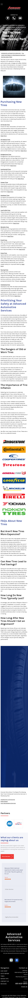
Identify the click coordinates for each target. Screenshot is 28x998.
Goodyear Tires (5, 195)
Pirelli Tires (4, 240)
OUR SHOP (4, 971)
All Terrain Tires (5, 124)
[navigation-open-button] (2, 4)
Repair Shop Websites (19, 995)
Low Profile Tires (5, 210)
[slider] (8, 879)
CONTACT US (5, 981)
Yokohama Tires (5, 285)
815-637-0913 (11, 944)
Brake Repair (4, 801)
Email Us (24, 986)
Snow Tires (4, 253)
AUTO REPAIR (5, 973)
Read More (4, 136)
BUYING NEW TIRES (15, 29)
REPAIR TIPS (4, 979)
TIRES (2, 976)
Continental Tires (6, 169)
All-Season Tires (5, 139)
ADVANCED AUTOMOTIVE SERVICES (13, 25)
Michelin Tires (5, 227)
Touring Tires (4, 270)
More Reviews (6, 856)
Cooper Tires (4, 182)
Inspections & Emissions (8, 799)
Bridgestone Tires (6, 154)
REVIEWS (4, 984)
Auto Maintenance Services (8, 803)
